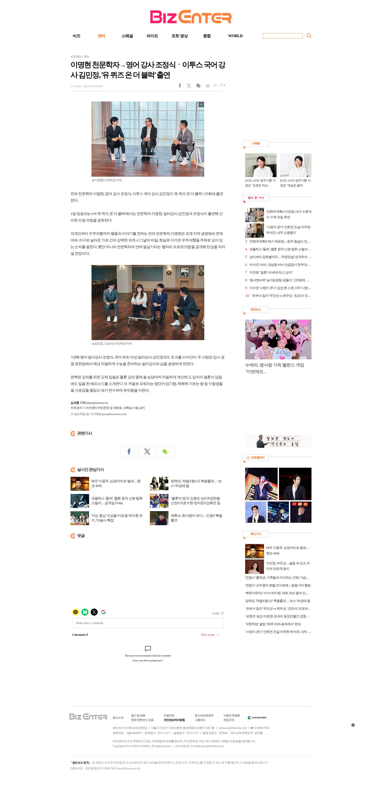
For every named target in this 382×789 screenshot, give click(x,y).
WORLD (235, 36)
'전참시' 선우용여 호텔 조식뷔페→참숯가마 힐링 (278, 585)
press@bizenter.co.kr (114, 414)
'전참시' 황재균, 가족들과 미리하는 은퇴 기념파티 (278, 577)
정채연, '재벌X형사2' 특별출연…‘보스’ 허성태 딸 (196, 483)
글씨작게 (214, 86)
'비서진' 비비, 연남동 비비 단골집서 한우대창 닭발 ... (280, 264)
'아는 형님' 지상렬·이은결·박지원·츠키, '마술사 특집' (117, 518)
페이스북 (183, 86)
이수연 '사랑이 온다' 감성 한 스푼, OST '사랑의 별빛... (280, 288)
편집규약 (228, 720)
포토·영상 (180, 36)
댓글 (198, 86)
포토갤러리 (258, 457)
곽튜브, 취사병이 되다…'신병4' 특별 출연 (196, 518)
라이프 (152, 36)
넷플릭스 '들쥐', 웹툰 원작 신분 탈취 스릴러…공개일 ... (280, 249)
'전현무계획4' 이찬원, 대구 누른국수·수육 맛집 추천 (288, 214)
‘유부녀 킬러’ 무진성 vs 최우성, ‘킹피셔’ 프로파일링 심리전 (278, 608)
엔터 (101, 36)
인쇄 (206, 86)
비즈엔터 (76, 56)
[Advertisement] (276, 407)
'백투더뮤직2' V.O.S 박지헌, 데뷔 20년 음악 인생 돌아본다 (278, 593)
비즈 (76, 36)
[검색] (309, 35)
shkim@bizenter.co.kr (97, 402)
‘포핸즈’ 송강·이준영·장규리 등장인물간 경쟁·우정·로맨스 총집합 (278, 616)
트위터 (190, 86)
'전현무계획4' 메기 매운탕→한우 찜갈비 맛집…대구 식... (280, 241)
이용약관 (169, 715)
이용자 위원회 (231, 715)
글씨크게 (221, 86)
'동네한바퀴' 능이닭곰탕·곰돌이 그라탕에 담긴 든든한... (280, 280)
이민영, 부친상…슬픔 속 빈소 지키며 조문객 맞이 (288, 566)
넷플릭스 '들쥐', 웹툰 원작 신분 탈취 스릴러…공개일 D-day (117, 500)
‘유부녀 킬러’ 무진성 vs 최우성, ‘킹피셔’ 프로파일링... (281, 295)
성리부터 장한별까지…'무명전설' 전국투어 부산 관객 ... (280, 257)
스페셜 (127, 36)
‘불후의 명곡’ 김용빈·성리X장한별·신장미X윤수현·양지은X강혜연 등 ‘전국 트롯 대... (196, 502)
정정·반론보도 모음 (142, 720)
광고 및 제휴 (138, 715)
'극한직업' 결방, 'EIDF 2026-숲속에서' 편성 (273, 624)
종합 (207, 36)
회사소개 (118, 717)
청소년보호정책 (204, 715)
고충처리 (200, 720)
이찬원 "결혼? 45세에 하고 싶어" (271, 272)
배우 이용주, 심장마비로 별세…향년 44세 (115, 483)
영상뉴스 (255, 309)
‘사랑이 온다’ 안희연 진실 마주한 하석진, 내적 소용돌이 (288, 229)
